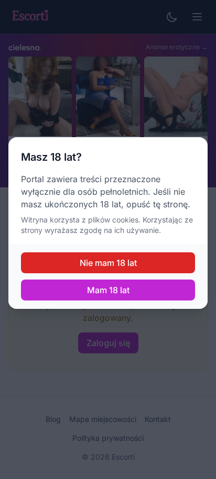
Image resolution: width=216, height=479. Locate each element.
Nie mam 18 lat (108, 263)
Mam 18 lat (108, 290)
